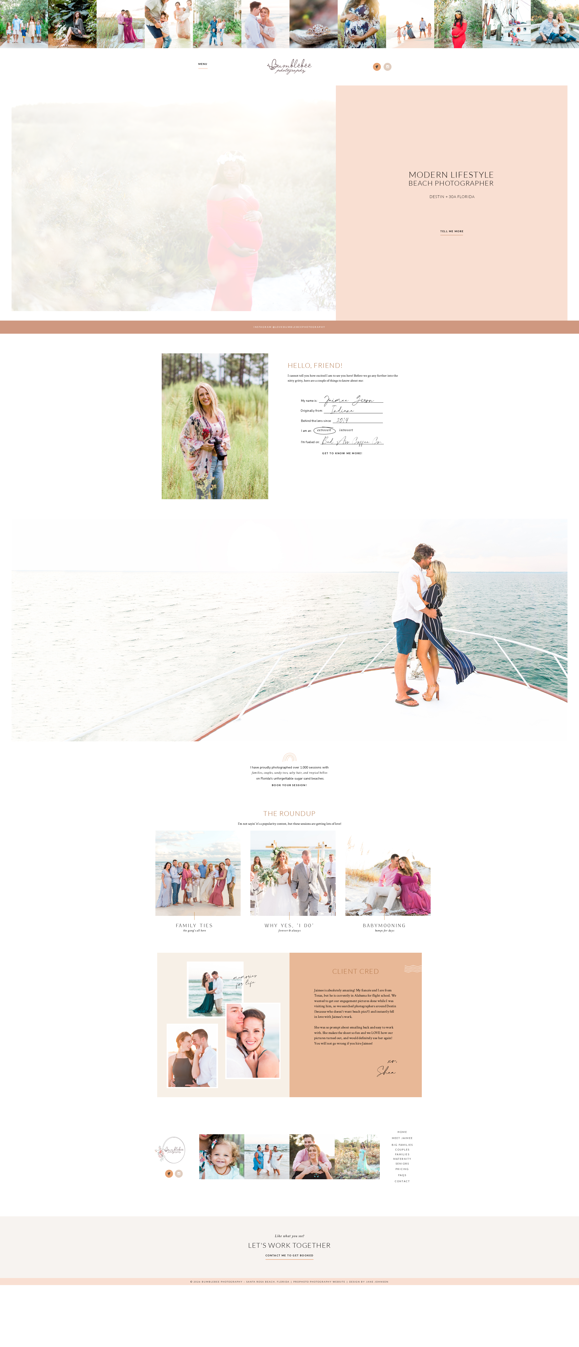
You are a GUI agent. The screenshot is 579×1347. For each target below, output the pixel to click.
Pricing (402, 1168)
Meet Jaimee (402, 1138)
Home (402, 1131)
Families (402, 1154)
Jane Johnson (377, 1281)
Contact (402, 1181)
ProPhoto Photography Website (319, 1281)
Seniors (402, 1163)
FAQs (402, 1175)
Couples (402, 1149)
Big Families (402, 1144)
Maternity (402, 1158)
